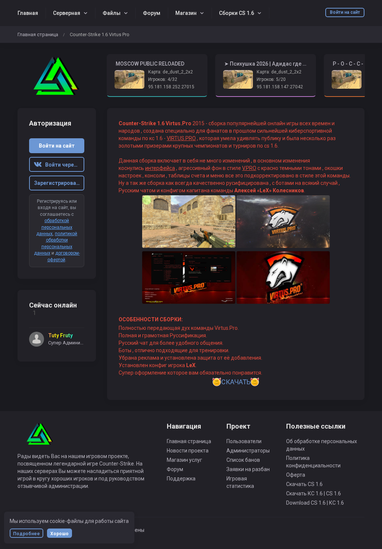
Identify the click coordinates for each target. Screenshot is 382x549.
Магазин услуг (184, 460)
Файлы (111, 13)
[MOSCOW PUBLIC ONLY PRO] (57, 75)
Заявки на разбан (248, 469)
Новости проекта (188, 451)
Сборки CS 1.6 (236, 13)
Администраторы (248, 451)
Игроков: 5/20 (271, 79)
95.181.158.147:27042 (280, 86)
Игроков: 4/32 (162, 79)
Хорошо (59, 533)
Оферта (295, 475)
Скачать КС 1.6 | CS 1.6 (313, 493)
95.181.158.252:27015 (171, 86)
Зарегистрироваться (59, 183)
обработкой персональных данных (54, 227)
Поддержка (181, 479)
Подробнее (26, 533)
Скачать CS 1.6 (304, 484)
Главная (28, 13)
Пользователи (244, 441)
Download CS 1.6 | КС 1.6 (315, 503)
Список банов (243, 460)
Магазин (186, 13)
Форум (151, 13)
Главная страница (38, 34)
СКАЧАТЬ (236, 382)
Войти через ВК (63, 165)
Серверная (66, 13)
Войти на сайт (345, 12)
